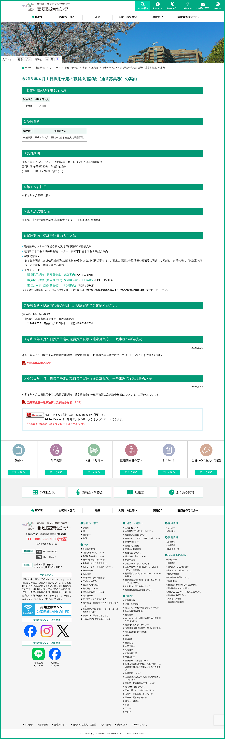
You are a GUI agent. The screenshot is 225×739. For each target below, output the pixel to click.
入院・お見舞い (127, 17)
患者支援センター (133, 542)
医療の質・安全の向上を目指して (140, 690)
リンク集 (29, 724)
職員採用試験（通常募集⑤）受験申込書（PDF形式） (60, 280)
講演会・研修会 (92, 492)
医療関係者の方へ (187, 17)
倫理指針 (129, 615)
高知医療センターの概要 (136, 632)
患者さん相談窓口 (91, 585)
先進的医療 (88, 595)
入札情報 (171, 545)
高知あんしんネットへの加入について (184, 592)
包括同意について (91, 588)
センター (87, 535)
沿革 (127, 635)
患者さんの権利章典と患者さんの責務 (142, 607)
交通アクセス (60, 724)
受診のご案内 (89, 549)
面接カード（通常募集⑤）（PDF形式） (52, 285)
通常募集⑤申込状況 (39, 363)
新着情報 (173, 537)
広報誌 (139, 492)
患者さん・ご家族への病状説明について (143, 538)
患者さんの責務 (90, 581)
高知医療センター (46, 7)
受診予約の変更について (94, 552)
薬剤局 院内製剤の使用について (140, 683)
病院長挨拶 (130, 600)
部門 (85, 538)
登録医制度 (130, 657)
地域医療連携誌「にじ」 (178, 595)
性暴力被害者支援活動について (97, 619)
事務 (84, 67)
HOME (39, 17)
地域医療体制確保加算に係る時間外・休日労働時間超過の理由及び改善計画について (143, 667)
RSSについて (173, 549)
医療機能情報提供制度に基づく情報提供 (143, 628)
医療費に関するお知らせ (136, 697)
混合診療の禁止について (94, 592)
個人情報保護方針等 (134, 611)
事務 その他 (71, 67)
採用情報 (40, 67)
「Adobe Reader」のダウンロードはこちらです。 (56, 424)
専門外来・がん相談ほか (94, 577)
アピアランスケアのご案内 (95, 599)
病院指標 (129, 650)
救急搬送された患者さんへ (95, 563)
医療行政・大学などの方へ (137, 660)
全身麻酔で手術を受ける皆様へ (139, 531)
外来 (97, 17)
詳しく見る (19, 472)
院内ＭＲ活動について (135, 687)
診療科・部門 (67, 17)
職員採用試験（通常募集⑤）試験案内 (51, 274)
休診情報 (87, 574)
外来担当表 (47, 492)
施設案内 (129, 643)
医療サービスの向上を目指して (139, 694)
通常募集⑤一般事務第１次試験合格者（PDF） (55, 402)
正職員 (94, 67)
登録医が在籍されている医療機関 (182, 585)
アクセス (129, 708)
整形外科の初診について (94, 556)
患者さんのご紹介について (179, 570)
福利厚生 (171, 531)
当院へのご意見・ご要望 (84, 724)
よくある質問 (185, 492)
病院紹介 (158, 17)
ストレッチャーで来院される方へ (97, 567)
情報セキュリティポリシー (137, 625)
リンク (128, 712)
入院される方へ (132, 528)
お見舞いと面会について (136, 535)
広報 (127, 705)
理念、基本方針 (132, 604)
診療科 (86, 528)
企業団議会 (130, 646)
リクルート (54, 67)
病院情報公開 (131, 653)
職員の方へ (122, 724)
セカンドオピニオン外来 (94, 560)
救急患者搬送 (173, 574)
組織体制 (129, 639)
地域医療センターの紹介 (178, 588)
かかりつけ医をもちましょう (96, 615)
